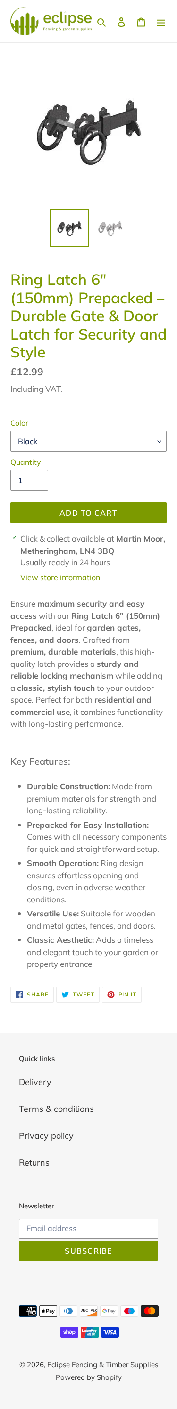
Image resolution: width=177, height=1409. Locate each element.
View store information (60, 577)
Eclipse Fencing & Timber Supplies (102, 1364)
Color (19, 423)
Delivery (35, 1082)
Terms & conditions (56, 1108)
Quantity (25, 462)
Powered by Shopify (89, 1377)
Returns (34, 1162)
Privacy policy (46, 1135)
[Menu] (161, 21)
